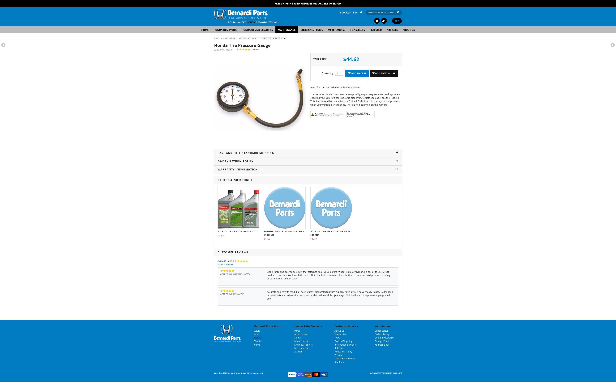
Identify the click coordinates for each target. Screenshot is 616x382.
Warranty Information (238, 169)
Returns (338, 348)
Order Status (381, 330)
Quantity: (327, 73)
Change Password (384, 337)
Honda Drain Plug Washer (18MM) (284, 233)
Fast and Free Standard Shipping (246, 153)
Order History (382, 334)
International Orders (345, 344)
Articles (392, 29)
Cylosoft (397, 373)
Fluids (297, 337)
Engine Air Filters (303, 344)
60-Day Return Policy (236, 161)
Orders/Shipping (343, 341)
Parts (297, 330)
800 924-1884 (349, 12)
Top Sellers (357, 29)
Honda (251, 22)
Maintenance (286, 29)
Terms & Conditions (345, 358)
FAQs (337, 337)
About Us (409, 29)
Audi (241, 22)
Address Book (382, 344)
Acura (232, 22)
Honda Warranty (343, 351)
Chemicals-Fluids (311, 29)
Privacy (338, 354)
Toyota (262, 22)
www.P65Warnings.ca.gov (330, 115)
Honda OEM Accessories (257, 29)
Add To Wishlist (385, 73)
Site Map (339, 362)
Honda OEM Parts (225, 29)
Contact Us (340, 334)
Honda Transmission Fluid (238, 231)
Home (205, 29)
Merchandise (336, 29)
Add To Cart (358, 73)
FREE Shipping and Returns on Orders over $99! (308, 3)
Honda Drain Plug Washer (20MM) (330, 233)
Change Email (382, 341)
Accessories (300, 334)
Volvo (273, 22)
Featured (376, 29)
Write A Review (226, 264)
